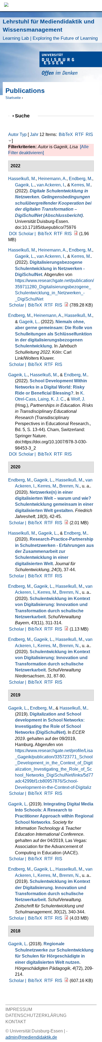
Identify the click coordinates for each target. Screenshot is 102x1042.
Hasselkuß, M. (22, 178)
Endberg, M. (80, 178)
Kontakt (15, 1021)
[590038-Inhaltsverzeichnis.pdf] (66, 522)
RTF (79, 134)
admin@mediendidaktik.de (31, 1037)
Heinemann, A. (52, 178)
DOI (13, 233)
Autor (13, 134)
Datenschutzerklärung (35, 1015)
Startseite (13, 98)
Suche (24, 116)
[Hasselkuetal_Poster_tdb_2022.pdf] (66, 305)
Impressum (18, 1009)
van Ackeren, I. (51, 185)
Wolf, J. (78, 399)
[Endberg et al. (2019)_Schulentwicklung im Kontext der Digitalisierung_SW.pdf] (66, 918)
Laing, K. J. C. (51, 399)
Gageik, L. (25, 185)
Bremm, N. (69, 486)
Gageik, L (17, 804)
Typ (23, 134)
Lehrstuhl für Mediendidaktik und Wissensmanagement (50, 29)
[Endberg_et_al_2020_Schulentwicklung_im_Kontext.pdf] (66, 629)
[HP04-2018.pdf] (66, 980)
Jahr (34, 134)
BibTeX (66, 134)
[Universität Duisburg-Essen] (70, 64)
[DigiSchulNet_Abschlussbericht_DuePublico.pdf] (76, 233)
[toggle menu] (95, 5)
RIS (89, 134)
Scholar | (27, 233)
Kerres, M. (81, 185)
